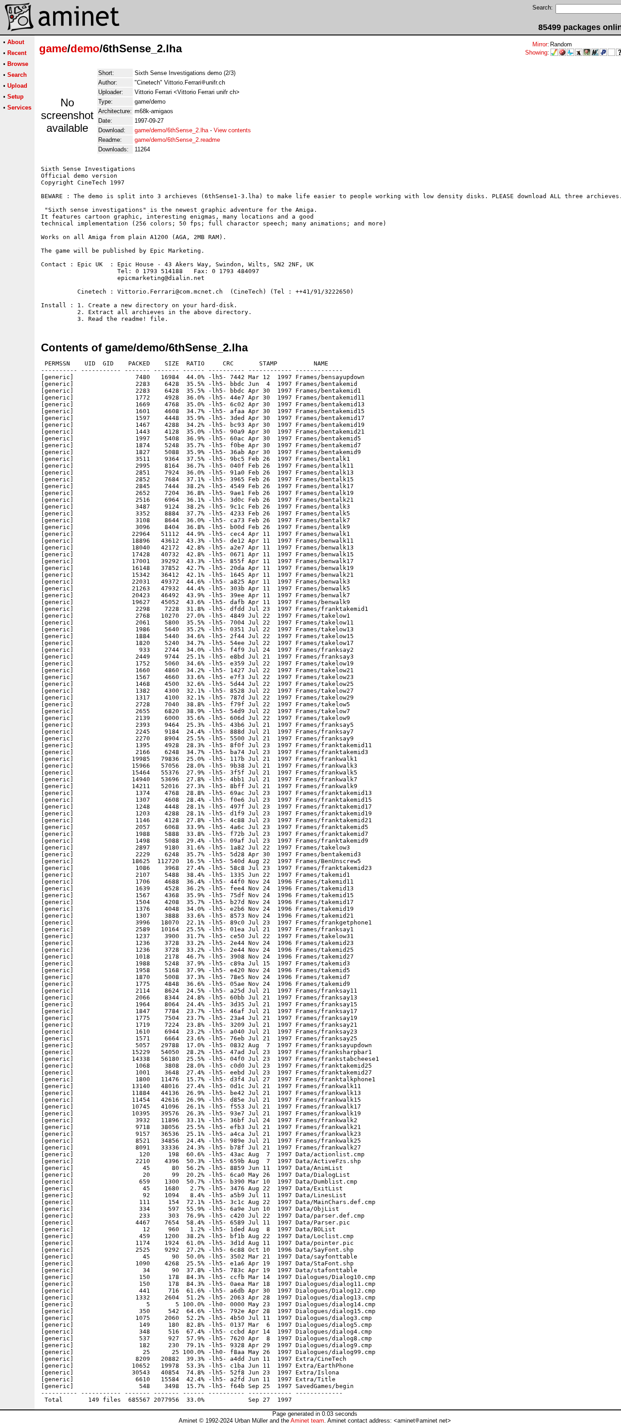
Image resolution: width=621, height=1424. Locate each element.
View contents (232, 130)
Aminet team (307, 1420)
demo (85, 48)
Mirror (539, 44)
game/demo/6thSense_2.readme (177, 139)
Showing (536, 52)
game (53, 48)
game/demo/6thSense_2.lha (171, 130)
